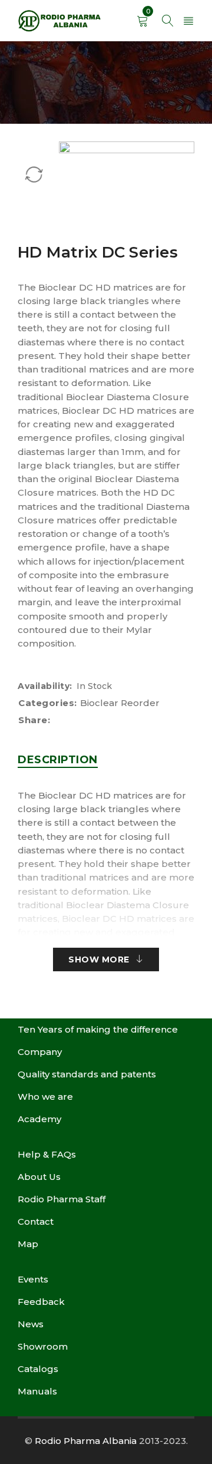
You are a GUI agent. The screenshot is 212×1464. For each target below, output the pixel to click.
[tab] (58, 759)
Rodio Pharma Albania (86, 1440)
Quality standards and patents (87, 1074)
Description (58, 759)
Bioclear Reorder (120, 702)
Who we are (45, 1096)
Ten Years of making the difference (98, 1029)
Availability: (45, 686)
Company (40, 1051)
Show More (99, 959)
